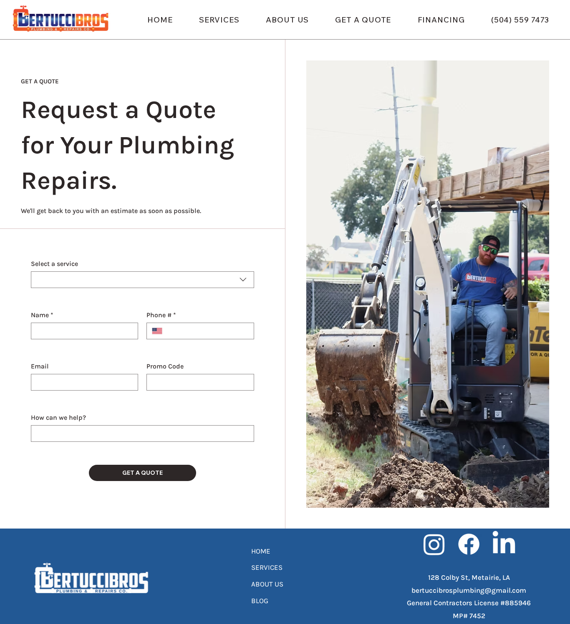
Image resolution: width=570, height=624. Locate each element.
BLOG (259, 600)
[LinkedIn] (504, 544)
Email (40, 366)
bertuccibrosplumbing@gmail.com (468, 590)
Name (42, 315)
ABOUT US (267, 584)
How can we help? (58, 417)
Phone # (161, 315)
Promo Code (165, 366)
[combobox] (142, 279)
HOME (260, 551)
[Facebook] (469, 544)
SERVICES (266, 567)
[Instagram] (434, 544)
